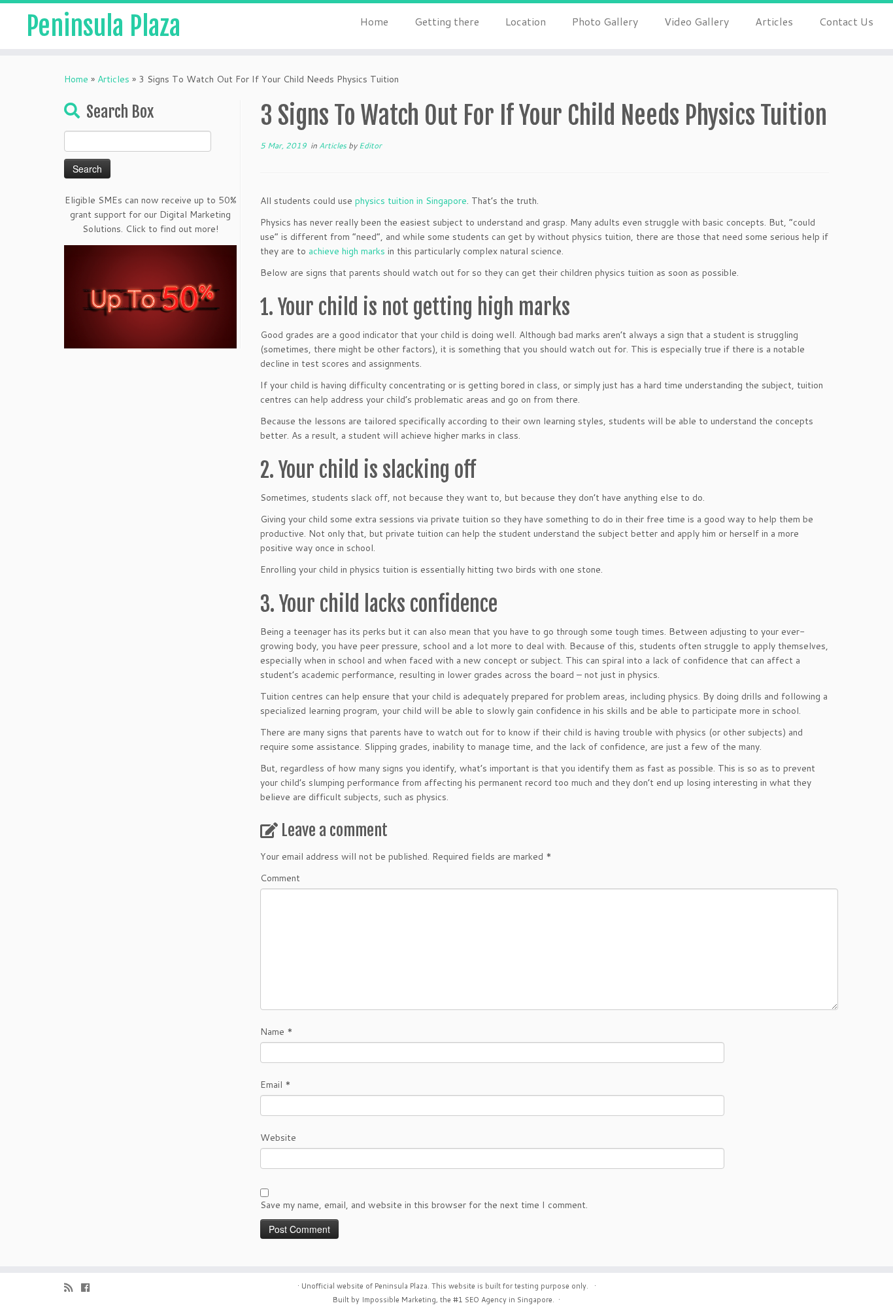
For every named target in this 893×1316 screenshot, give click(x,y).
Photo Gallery (605, 21)
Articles (774, 21)
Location (525, 21)
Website (278, 1137)
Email (275, 1084)
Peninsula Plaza (103, 26)
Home (374, 21)
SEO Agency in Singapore (508, 1299)
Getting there (446, 21)
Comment (280, 878)
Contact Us (846, 21)
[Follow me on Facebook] (89, 1287)
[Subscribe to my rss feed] (72, 1287)
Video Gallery (696, 21)
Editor (370, 145)
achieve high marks (347, 251)
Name (276, 1031)
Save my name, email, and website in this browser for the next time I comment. (424, 1204)
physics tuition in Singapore (411, 200)
